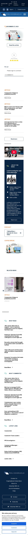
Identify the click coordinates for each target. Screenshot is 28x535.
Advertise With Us (14, 486)
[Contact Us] (16, 1)
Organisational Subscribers (14, 481)
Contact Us (14, 478)
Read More (7, 367)
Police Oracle (7, 97)
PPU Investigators (9, 440)
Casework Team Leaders (11, 435)
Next (24, 291)
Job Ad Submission (14, 488)
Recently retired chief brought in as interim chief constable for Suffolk (13, 344)
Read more (14, 139)
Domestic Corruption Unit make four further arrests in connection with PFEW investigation (13, 359)
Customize (14, 527)
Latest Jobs (8, 458)
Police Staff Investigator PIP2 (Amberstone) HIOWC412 (13, 452)
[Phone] (14, 1)
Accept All (14, 523)
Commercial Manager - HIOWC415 (11, 446)
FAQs (14, 491)
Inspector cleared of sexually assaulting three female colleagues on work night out (13, 336)
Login (7, 66)
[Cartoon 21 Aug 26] (14, 248)
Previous (3, 291)
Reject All (14, 531)
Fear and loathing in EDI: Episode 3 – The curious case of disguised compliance (13, 413)
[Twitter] (13, 1)
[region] (14, 523)
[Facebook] (11, 1)
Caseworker (8, 431)
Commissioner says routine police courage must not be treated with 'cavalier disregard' (12, 404)
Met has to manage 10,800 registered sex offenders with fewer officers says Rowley (13, 389)
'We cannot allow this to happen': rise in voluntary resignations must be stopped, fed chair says (13, 328)
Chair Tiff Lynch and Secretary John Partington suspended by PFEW (13, 351)
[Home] (11, 14)
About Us (14, 483)
